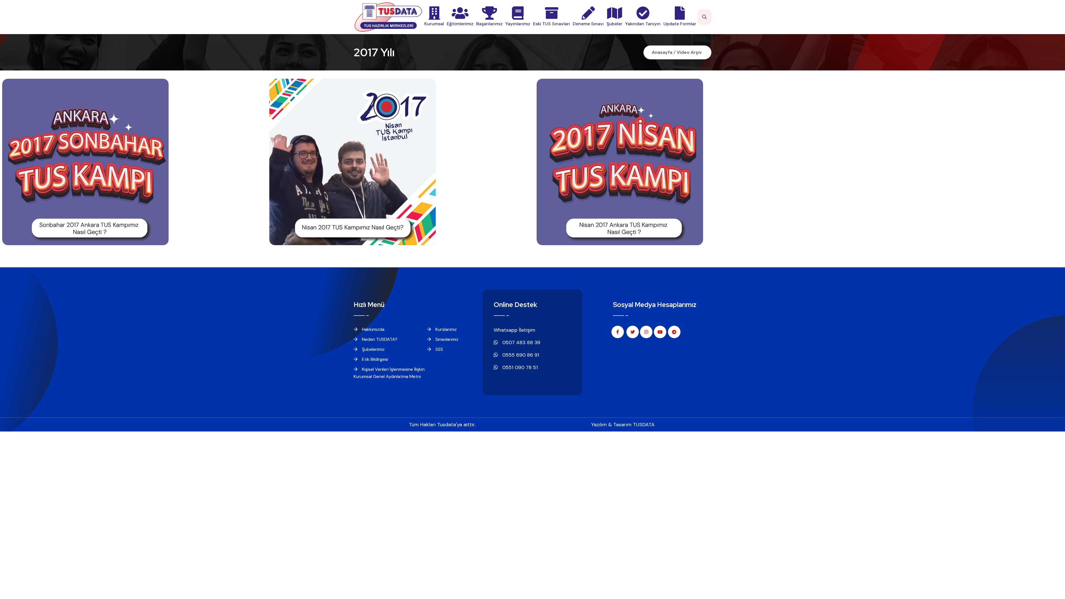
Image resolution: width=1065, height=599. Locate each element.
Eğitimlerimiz (460, 24)
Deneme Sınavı (588, 24)
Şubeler (614, 24)
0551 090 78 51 (519, 367)
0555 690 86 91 (520, 355)
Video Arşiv (689, 52)
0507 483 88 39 (520, 342)
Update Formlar (679, 24)
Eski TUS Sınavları (551, 24)
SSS (438, 349)
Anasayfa (662, 52)
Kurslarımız (445, 329)
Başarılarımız (489, 24)
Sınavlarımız (446, 339)
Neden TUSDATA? (379, 339)
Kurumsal (434, 24)
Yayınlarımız (517, 24)
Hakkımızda (372, 329)
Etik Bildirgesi (374, 359)
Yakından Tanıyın (643, 24)
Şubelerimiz (373, 349)
